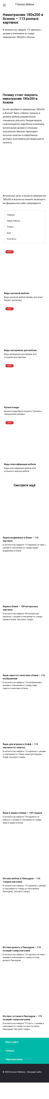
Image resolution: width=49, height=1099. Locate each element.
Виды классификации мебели (20, 464)
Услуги (10, 227)
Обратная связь (13, 1059)
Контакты (11, 239)
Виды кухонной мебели (16, 293)
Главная (10, 215)
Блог (9, 233)
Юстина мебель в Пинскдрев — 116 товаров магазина (21, 880)
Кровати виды (11, 407)
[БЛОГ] (24, 288)
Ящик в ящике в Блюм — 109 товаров (22, 813)
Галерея (9, 1050)
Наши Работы (13, 221)
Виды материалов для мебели (20, 350)
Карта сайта (11, 1042)
